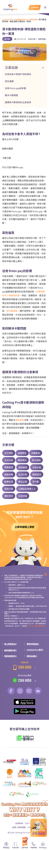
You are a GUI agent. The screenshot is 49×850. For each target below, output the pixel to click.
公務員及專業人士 (27, 488)
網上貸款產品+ (10, 644)
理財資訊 (8, 496)
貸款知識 (42, 39)
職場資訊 (22, 460)
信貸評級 (22, 496)
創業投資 (8, 481)
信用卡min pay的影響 (15, 88)
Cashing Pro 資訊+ (35, 649)
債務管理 (8, 467)
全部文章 (32, 39)
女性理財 (8, 453)
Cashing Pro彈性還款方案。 (36, 626)
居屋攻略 (8, 474)
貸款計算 (8, 488)
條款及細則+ (32, 656)
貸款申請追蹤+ (33, 644)
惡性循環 (9, 81)
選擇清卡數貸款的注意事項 (18, 102)
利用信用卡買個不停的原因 (18, 74)
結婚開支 (22, 453)
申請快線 (24, 665)
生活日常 (8, 460)
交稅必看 (36, 467)
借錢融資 (22, 467)
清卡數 (35, 481)
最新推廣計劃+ (10, 650)
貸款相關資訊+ (10, 656)
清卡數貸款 (12, 310)
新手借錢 (36, 460)
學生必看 (22, 481)
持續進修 (35, 453)
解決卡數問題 (11, 95)
